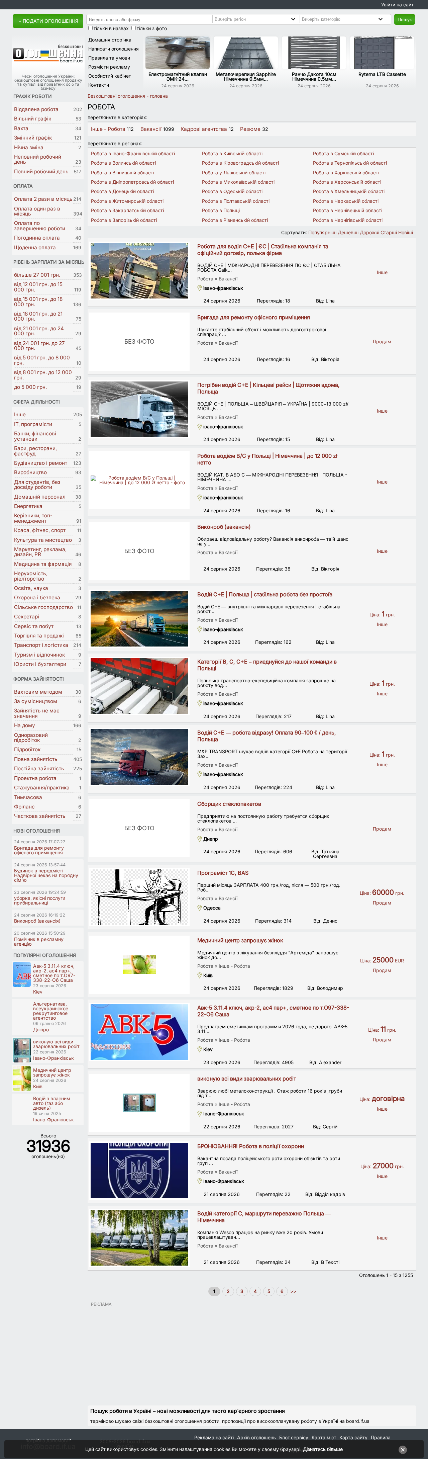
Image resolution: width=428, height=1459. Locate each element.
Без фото (139, 341)
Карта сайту (353, 1437)
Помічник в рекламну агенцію (39, 941)
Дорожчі (369, 232)
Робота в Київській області (232, 153)
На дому (24, 725)
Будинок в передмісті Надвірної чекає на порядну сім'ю (46, 875)
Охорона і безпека (37, 597)
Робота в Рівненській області (235, 220)
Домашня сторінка (109, 39)
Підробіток (27, 749)
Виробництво (30, 472)
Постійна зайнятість (39, 768)
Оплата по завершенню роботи (39, 225)
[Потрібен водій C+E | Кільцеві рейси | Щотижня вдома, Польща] (139, 409)
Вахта (21, 128)
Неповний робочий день (37, 159)
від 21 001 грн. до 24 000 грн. (39, 331)
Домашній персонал (40, 497)
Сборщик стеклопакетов (229, 803)
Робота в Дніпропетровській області (132, 182)
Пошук (405, 19)
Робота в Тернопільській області (350, 163)
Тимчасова (28, 797)
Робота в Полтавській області (236, 201)
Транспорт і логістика (41, 645)
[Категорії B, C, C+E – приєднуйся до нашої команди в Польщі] (139, 686)
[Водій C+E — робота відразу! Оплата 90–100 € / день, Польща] (139, 757)
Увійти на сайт (397, 4)
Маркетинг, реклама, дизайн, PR (40, 551)
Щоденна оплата (35, 247)
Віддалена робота (36, 109)
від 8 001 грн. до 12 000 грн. (43, 374)
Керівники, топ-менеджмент (33, 518)
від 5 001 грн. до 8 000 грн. (42, 360)
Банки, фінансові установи (35, 436)
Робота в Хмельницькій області (349, 191)
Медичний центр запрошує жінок (240, 940)
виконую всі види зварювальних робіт (246, 1078)
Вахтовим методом (38, 692)
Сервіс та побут (34, 626)
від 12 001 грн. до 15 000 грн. (38, 286)
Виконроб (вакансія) (224, 526)
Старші (389, 232)
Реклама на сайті (214, 1437)
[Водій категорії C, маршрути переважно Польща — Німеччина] (139, 1238)
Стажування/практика (42, 787)
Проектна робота (35, 778)
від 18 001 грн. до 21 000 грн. (38, 316)
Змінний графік (33, 138)
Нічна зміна (28, 147)
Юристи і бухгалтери (40, 664)
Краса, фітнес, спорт (40, 530)
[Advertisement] (252, 1353)
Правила (381, 1437)
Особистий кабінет (109, 76)
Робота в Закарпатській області (127, 210)
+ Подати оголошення (48, 21)
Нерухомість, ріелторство (30, 576)
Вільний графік (32, 118)
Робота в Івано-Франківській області (133, 153)
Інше (20, 414)
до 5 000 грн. (30, 387)
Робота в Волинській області (123, 163)
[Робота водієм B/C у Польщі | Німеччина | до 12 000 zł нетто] (139, 480)
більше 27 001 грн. (37, 275)
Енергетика (28, 506)
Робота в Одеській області (232, 191)
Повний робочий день (41, 171)
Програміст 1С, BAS (222, 872)
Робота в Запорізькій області (124, 220)
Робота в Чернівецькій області (347, 210)
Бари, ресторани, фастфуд (35, 450)
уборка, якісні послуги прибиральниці (39, 900)
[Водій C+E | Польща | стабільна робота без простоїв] (139, 619)
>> (292, 1291)
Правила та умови (109, 58)
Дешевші (348, 232)
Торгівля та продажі (39, 635)
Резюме (250, 129)
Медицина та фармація (43, 564)
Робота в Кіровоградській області (240, 163)
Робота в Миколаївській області (238, 182)
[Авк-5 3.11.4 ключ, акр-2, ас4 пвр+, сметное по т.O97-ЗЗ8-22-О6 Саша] (139, 1032)
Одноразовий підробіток (31, 737)
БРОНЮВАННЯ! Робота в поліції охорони (250, 1146)
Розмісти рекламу (109, 67)
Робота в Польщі (221, 210)
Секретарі (26, 616)
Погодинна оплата (37, 238)
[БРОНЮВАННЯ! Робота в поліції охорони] (139, 1170)
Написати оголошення (113, 49)
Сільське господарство (43, 607)
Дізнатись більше (323, 1449)
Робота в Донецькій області (122, 191)
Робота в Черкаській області (346, 201)
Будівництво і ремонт (40, 463)
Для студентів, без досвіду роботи (37, 484)
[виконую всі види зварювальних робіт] (139, 1103)
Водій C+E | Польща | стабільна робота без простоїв (264, 594)
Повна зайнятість (36, 759)
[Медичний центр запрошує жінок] (139, 964)
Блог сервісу (293, 1437)
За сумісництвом (35, 701)
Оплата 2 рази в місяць (43, 199)
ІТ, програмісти (33, 424)
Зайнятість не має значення (37, 713)
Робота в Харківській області (346, 172)
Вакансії (151, 129)
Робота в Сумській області (343, 153)
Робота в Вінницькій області (122, 172)
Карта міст (324, 1437)
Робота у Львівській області (233, 172)
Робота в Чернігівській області (348, 220)
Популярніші (322, 232)
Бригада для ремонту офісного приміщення (253, 317)
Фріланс (24, 806)
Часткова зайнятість (40, 816)
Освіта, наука (31, 588)
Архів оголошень (256, 1437)
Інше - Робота (108, 129)
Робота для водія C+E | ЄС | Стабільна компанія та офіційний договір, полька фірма (262, 249)
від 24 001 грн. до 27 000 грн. (39, 345)
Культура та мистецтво (43, 540)
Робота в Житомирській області (127, 201)
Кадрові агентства (204, 129)
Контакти (98, 85)
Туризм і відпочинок (39, 655)
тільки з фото (152, 28)
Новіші (405, 232)
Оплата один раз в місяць (37, 211)
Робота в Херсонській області (347, 182)
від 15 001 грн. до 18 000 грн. (38, 301)
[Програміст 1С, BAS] (139, 897)
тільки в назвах (111, 28)
